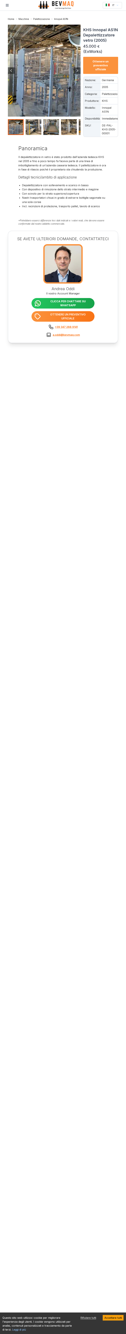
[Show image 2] (33, 127)
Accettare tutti (113, 1317)
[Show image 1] (16, 127)
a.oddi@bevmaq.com (66, 334)
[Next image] (77, 70)
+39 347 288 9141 (66, 327)
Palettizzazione (41, 19)
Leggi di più (19, 1329)
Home (11, 19)
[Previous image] (11, 70)
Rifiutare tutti (88, 1317)
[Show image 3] (51, 127)
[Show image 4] (69, 127)
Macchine (24, 19)
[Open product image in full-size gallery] (44, 71)
